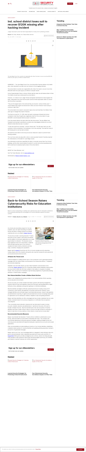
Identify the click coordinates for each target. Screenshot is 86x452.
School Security (11, 17)
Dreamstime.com (49, 229)
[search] (11, 4)
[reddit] (32, 41)
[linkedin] (28, 41)
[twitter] (30, 41)
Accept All (80, 449)
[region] (43, 449)
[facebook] (26, 41)
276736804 (41, 228)
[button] (9, 4)
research (17, 250)
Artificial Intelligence (63, 11)
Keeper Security (28, 233)
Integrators (32, 11)
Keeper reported (18, 267)
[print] (53, 41)
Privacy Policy (38, 449)
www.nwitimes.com (29, 153)
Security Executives (22, 11)
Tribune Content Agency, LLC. (22, 155)
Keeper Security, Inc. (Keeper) (20, 216)
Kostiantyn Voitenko (47, 228)
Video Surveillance (41, 11)
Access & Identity (52, 11)
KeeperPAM (11, 335)
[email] (35, 41)
